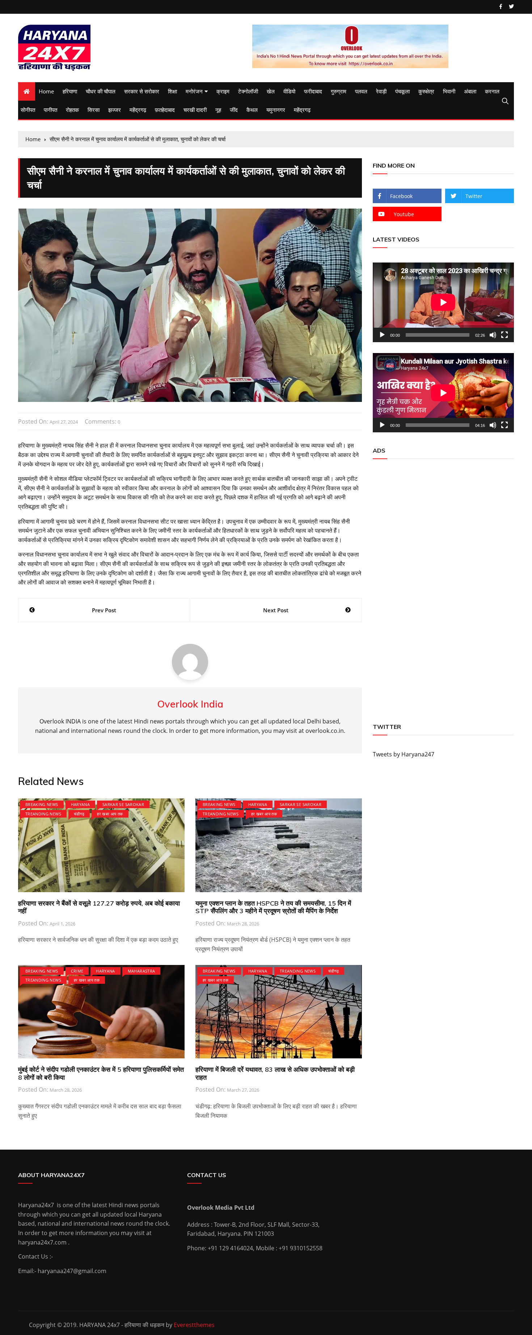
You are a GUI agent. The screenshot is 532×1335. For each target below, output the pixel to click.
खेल (271, 91)
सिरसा (94, 109)
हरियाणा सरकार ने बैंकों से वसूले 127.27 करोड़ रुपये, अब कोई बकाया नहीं (99, 907)
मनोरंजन (194, 91)
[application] (443, 302)
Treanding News (43, 813)
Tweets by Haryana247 (403, 754)
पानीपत (50, 109)
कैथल (252, 109)
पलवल (361, 91)
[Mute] (493, 335)
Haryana (80, 804)
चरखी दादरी (195, 109)
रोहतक (72, 109)
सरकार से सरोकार (141, 91)
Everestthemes (194, 1325)
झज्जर (114, 109)
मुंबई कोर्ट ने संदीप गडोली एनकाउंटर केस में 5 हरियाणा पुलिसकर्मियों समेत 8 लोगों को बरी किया (101, 1073)
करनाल (492, 91)
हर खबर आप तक (110, 813)
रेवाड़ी (381, 91)
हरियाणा (70, 91)
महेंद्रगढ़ (138, 109)
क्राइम (222, 91)
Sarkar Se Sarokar (123, 804)
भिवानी (449, 91)
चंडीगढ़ (79, 813)
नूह (218, 109)
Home (46, 91)
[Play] (382, 335)
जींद (234, 109)
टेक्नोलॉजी (248, 91)
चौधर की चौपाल (100, 91)
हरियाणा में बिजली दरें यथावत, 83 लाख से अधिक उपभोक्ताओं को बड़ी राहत (275, 1073)
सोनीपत (28, 109)
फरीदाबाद (313, 91)
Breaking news (41, 804)
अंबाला (470, 91)
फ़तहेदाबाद (165, 109)
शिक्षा (172, 91)
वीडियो (289, 91)
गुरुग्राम (338, 91)
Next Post (275, 610)
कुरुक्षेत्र (426, 91)
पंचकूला (402, 91)
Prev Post (104, 610)
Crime (77, 971)
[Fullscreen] (504, 335)
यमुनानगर (275, 109)
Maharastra (141, 971)
